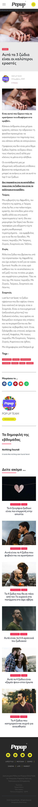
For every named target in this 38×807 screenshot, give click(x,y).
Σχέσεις (30, 363)
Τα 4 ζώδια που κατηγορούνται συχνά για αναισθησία (19, 723)
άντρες (16, 359)
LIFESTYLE (9, 761)
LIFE (18, 766)
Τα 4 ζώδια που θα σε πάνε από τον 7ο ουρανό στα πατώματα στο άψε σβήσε (19, 596)
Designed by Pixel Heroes (19, 802)
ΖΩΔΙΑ (5, 49)
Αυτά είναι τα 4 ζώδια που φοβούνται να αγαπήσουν (19, 554)
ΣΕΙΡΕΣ (30, 761)
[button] (4, 383)
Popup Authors (19, 787)
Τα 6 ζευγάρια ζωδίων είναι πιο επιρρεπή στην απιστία (19, 511)
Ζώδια (22, 363)
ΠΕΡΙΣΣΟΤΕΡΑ (9, 419)
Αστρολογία (25, 359)
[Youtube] (30, 755)
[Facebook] (8, 755)
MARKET (27, 766)
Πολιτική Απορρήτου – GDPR (19, 791)
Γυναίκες (6, 363)
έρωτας (14, 363)
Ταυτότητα (19, 785)
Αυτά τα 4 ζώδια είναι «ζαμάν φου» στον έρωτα (19, 681)
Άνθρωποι (7, 359)
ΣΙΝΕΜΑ (11, 766)
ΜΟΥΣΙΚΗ (20, 761)
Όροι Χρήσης (19, 789)
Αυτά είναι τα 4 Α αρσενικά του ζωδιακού (19, 639)
